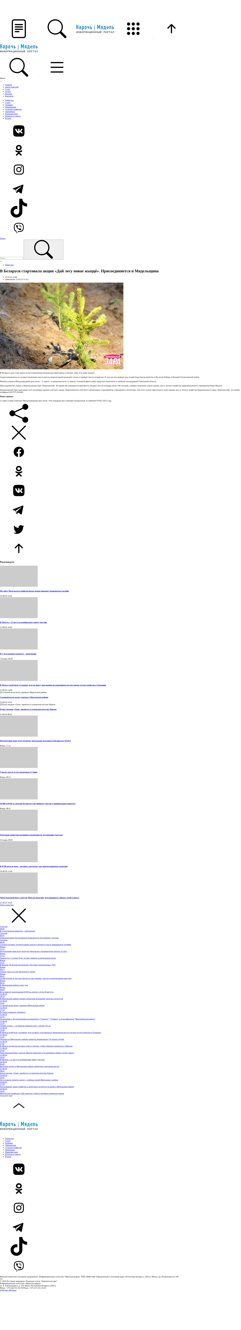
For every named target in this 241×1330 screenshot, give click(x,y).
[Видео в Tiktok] (120, 208)
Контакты (9, 96)
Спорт (7, 103)
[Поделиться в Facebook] (120, 452)
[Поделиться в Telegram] (120, 510)
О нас (7, 89)
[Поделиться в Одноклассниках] (120, 471)
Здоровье (9, 105)
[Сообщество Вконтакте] (120, 131)
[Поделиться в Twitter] (120, 529)
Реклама (8, 94)
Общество (9, 100)
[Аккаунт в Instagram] (120, 169)
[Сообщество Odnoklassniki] (120, 150)
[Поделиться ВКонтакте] (120, 490)
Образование (10, 107)
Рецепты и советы (13, 116)
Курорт (8, 118)
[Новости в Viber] (120, 227)
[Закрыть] (1, 81)
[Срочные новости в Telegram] (120, 189)
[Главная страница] (95, 37)
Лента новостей (12, 87)
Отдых (8, 91)
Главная (8, 85)
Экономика (10, 112)
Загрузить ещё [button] (6, 1096)
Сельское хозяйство (13, 109)
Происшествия (11, 114)
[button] (19, 37)
